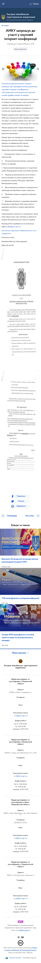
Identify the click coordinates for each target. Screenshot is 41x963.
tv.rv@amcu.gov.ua (20, 716)
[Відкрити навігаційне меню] (3, 4)
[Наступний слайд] (37, 69)
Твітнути (21, 501)
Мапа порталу (19, 653)
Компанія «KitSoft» (15, 958)
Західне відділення (20, 49)
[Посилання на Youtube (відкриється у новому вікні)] (22, 937)
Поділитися (21, 496)
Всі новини (5, 25)
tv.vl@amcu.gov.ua (20, 776)
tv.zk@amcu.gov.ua (20, 898)
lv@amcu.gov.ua (24, 930)
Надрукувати (21, 506)
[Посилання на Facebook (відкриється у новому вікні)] (18, 937)
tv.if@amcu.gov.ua (20, 838)
